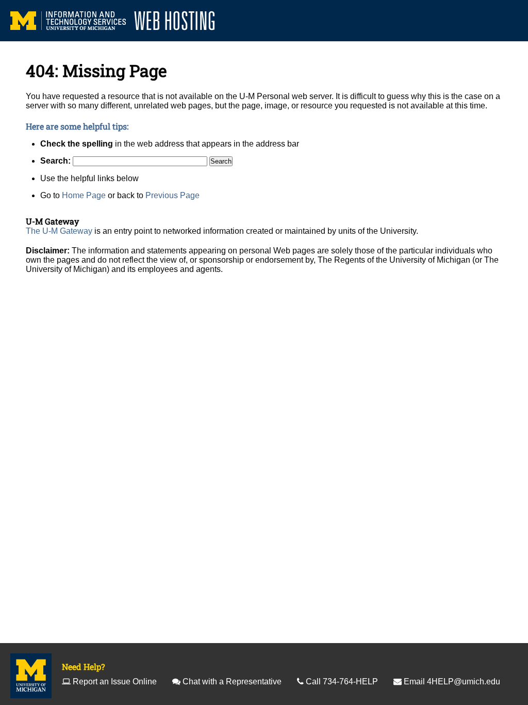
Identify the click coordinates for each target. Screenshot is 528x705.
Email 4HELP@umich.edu (452, 681)
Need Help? (83, 666)
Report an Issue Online (115, 681)
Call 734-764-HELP (342, 681)
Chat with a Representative (232, 681)
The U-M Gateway (59, 231)
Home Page (84, 195)
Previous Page (172, 195)
